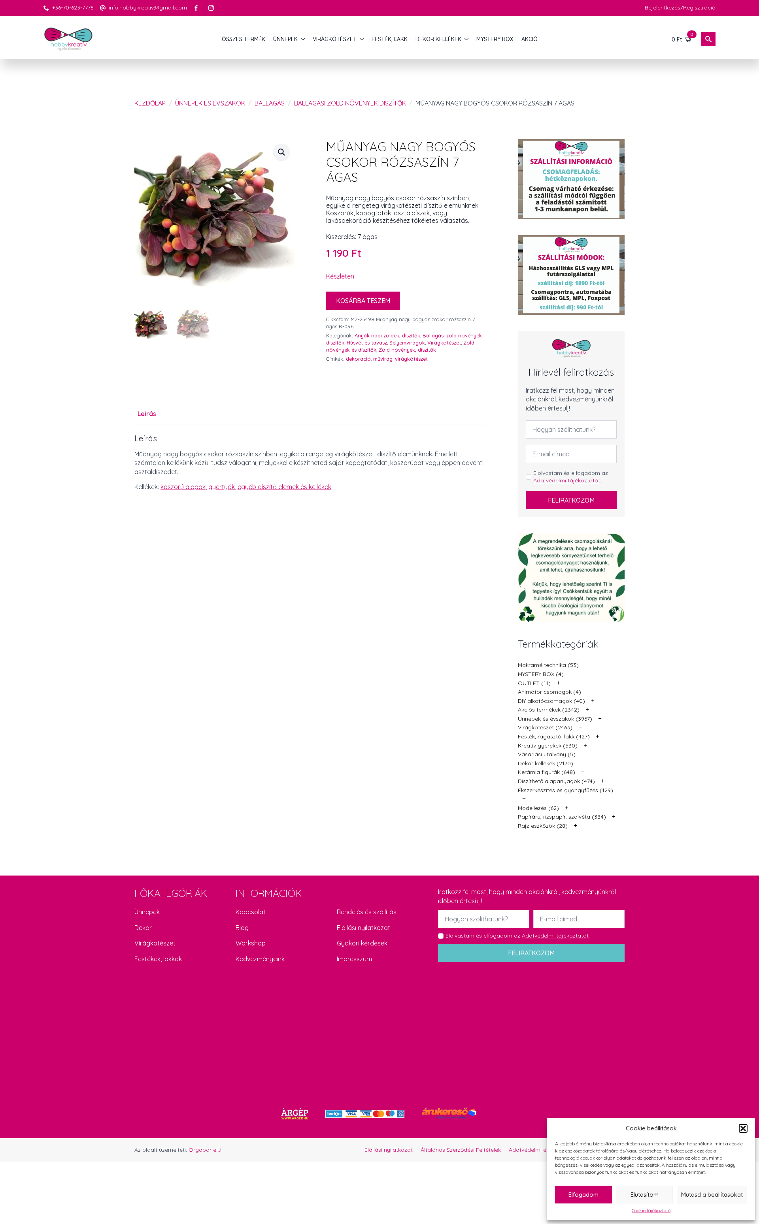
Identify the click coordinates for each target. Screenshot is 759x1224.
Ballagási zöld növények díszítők (350, 103)
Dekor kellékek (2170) (545, 763)
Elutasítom (645, 1194)
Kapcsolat (251, 912)
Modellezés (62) (538, 808)
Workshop (251, 943)
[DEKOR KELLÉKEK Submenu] (466, 39)
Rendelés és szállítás (366, 912)
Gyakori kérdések (362, 943)
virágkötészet (411, 359)
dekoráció (358, 359)
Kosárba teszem (363, 301)
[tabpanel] (310, 462)
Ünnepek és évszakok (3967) (555, 718)
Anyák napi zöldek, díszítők (387, 335)
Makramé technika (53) (548, 664)
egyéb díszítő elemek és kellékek (284, 487)
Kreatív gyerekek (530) (548, 745)
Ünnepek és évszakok (210, 103)
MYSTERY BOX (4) (541, 674)
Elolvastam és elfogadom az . (570, 476)
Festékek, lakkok (158, 959)
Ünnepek (147, 912)
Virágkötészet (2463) (545, 727)
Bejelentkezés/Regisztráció (680, 7)
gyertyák (221, 487)
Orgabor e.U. (206, 1149)
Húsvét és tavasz (367, 342)
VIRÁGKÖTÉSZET (335, 39)
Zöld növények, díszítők (407, 349)
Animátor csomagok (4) (549, 691)
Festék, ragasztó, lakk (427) (554, 736)
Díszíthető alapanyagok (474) (556, 781)
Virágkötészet (444, 342)
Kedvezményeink (260, 959)
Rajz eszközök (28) (543, 825)
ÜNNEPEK (285, 39)
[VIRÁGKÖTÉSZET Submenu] (362, 39)
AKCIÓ (529, 39)
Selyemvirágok (407, 342)
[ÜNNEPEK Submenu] (303, 39)
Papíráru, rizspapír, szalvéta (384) (562, 816)
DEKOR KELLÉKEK (438, 39)
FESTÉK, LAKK (390, 39)
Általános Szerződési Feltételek (461, 1149)
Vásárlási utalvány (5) (547, 754)
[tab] (146, 414)
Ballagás (270, 103)
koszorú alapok (183, 487)
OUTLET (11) (534, 683)
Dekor (143, 928)
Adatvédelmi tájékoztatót (566, 480)
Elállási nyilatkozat (363, 928)
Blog (242, 928)
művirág (383, 359)
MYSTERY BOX (495, 39)
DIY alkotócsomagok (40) (551, 700)
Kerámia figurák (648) (546, 772)
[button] (743, 1128)
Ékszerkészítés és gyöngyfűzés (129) (565, 790)
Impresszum (354, 959)
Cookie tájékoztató (651, 1210)
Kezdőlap (150, 103)
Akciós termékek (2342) (549, 709)
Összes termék (243, 39)
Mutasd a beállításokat (712, 1194)
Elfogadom (583, 1194)
